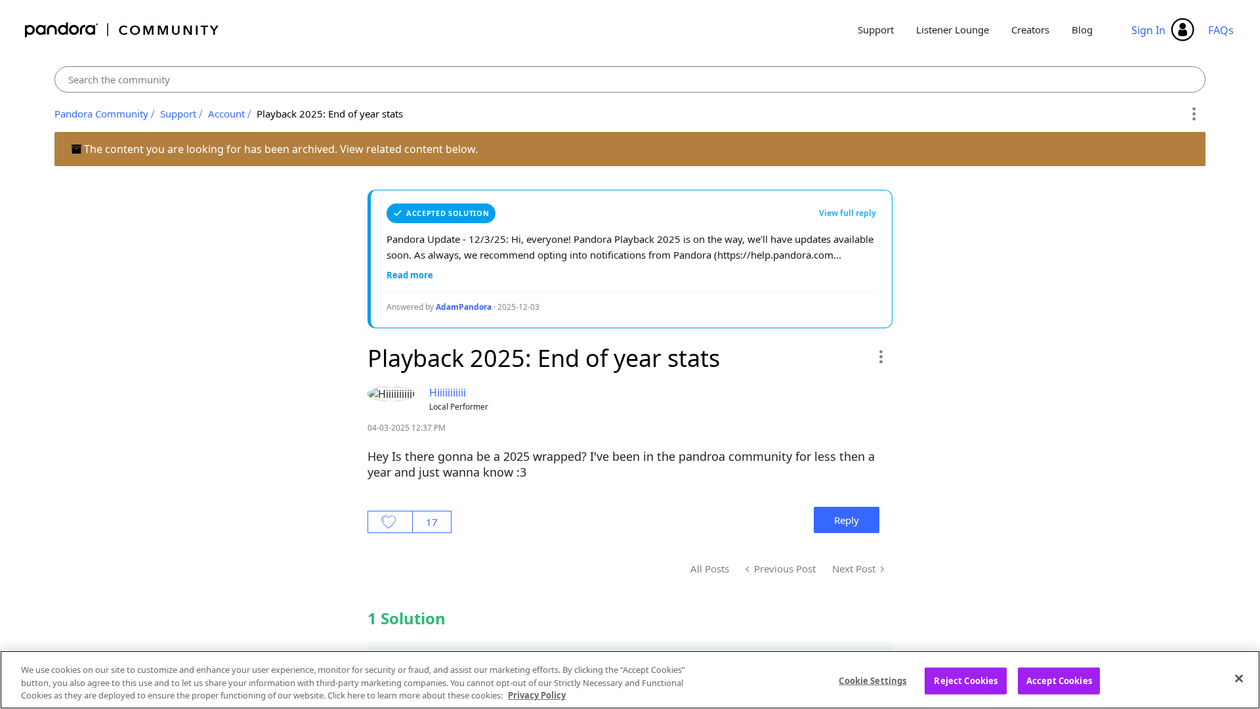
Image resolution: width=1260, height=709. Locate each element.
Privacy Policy (537, 695)
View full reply (847, 213)
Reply (846, 519)
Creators (1030, 29)
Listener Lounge (952, 29)
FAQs (1221, 30)
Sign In (1148, 30)
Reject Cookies (966, 680)
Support (876, 29)
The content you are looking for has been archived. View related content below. (279, 149)
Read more (410, 275)
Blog (1082, 29)
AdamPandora (464, 306)
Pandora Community (122, 30)
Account (226, 113)
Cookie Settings (872, 680)
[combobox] (630, 79)
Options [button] (1193, 114)
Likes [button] (390, 521)
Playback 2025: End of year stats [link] (330, 113)
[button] (880, 356)
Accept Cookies (1059, 680)
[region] (630, 680)
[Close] (1239, 678)
